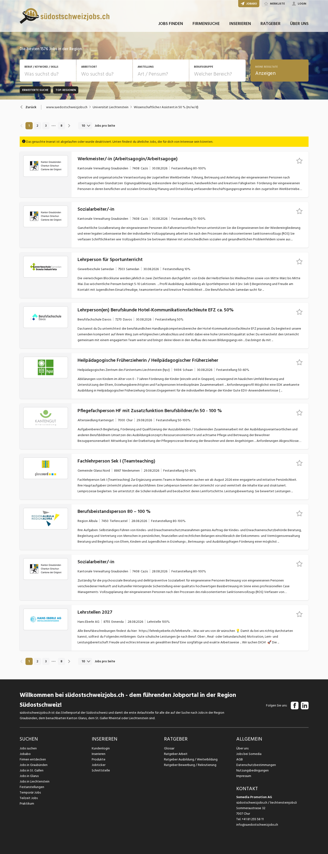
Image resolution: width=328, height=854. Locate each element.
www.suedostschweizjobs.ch (66, 107)
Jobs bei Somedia (248, 754)
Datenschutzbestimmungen (256, 765)
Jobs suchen (28, 748)
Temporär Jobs (30, 792)
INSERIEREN (240, 23)
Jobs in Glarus (29, 776)
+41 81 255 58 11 (253, 819)
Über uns (242, 748)
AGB (239, 759)
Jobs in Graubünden (34, 765)
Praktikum (27, 803)
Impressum (243, 776)
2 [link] (37, 125)
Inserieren (98, 754)
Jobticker (98, 765)
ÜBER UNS (299, 23)
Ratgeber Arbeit (176, 754)
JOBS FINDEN (170, 23)
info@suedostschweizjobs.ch (257, 824)
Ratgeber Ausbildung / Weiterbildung (191, 759)
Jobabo (25, 754)
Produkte (98, 759)
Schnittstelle (101, 770)
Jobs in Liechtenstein (34, 781)
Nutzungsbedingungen (252, 770)
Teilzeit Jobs (29, 798)
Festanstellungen (32, 787)
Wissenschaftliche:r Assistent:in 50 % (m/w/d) (166, 107)
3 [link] (46, 125)
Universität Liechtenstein (110, 107)
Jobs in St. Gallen (31, 770)
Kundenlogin (101, 748)
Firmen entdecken (33, 759)
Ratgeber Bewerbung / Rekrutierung (190, 765)
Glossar (169, 748)
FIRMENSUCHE (206, 23)
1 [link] (29, 125)
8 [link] (61, 125)
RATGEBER (270, 23)
